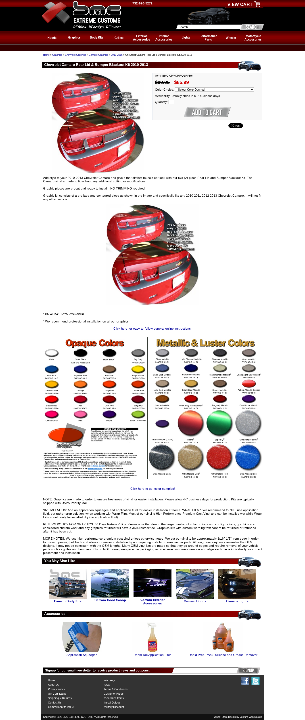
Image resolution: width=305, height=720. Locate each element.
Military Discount (114, 707)
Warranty (109, 680)
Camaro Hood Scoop (110, 600)
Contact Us (54, 702)
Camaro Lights (237, 601)
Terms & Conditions (115, 689)
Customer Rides (113, 693)
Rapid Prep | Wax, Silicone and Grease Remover (223, 655)
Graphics (57, 54)
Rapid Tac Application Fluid (152, 655)
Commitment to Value (61, 707)
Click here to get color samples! (152, 488)
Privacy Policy (56, 689)
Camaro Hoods (195, 601)
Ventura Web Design (251, 717)
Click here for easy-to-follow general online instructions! (152, 328)
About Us (53, 684)
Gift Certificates (57, 693)
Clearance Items (114, 698)
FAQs (107, 684)
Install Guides (112, 702)
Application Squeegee (82, 655)
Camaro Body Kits (67, 601)
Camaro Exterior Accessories (152, 601)
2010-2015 (117, 54)
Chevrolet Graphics (75, 54)
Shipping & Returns (60, 698)
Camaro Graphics (98, 54)
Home (46, 54)
